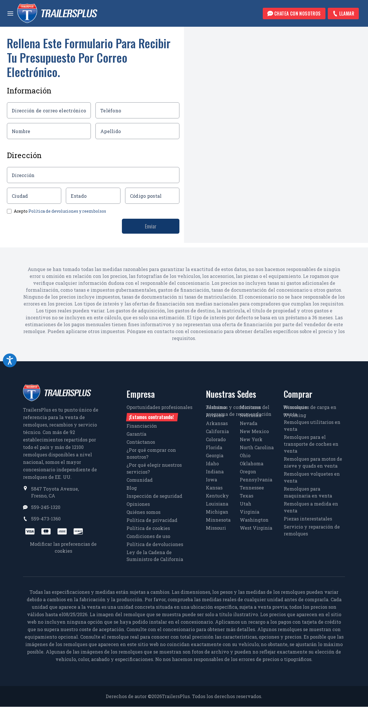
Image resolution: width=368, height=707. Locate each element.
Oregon (248, 471)
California (217, 431)
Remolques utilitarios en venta (312, 425)
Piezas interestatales (308, 519)
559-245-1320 (45, 507)
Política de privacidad (151, 520)
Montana (250, 407)
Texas (246, 496)
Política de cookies (148, 528)
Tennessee (252, 488)
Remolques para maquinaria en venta (308, 492)
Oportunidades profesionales (159, 412)
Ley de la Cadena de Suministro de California (154, 555)
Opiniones (138, 504)
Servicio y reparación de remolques (312, 530)
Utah (245, 504)
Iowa (211, 480)
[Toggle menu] (10, 13)
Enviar (150, 226)
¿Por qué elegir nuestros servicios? (154, 468)
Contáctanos (140, 442)
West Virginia (256, 528)
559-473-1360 (46, 519)
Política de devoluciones (154, 544)
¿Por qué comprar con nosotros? (151, 453)
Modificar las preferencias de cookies (63, 547)
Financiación (141, 426)
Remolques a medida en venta (311, 507)
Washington (254, 520)
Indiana (215, 471)
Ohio (245, 455)
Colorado (216, 439)
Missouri (216, 528)
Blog (131, 488)
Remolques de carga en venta (310, 410)
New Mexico (254, 431)
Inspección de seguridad (154, 496)
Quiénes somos (143, 512)
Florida (214, 447)
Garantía (136, 434)
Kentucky (217, 496)
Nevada (248, 423)
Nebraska (250, 415)
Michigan (217, 512)
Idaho (212, 463)
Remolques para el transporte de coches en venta (311, 444)
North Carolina (257, 447)
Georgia (214, 455)
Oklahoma (251, 463)
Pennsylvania (256, 480)
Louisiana (217, 504)
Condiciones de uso (148, 536)
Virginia (249, 512)
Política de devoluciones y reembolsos (67, 211)
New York (251, 439)
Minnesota (218, 520)
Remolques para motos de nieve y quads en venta (313, 462)
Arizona (215, 415)
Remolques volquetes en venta (312, 477)
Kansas (214, 488)
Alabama (216, 407)
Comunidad (139, 480)
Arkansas (217, 423)
